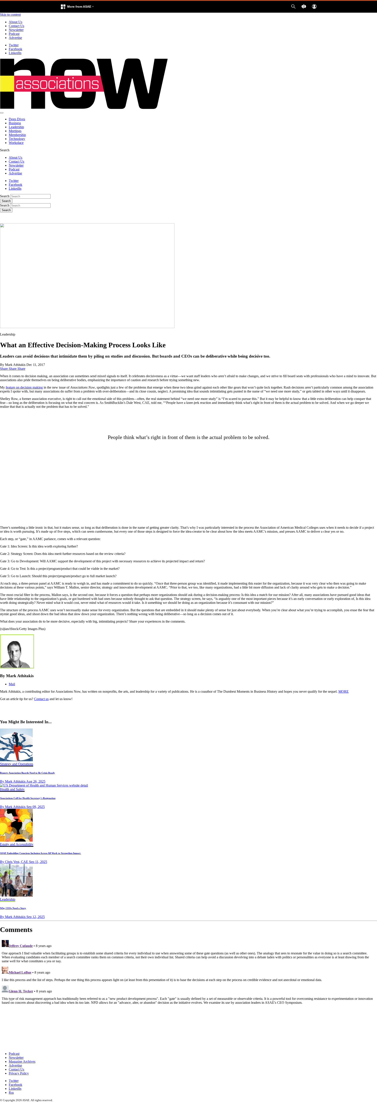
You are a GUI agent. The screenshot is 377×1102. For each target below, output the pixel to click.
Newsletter (16, 30)
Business (15, 123)
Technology (17, 139)
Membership (17, 135)
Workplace (16, 143)
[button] (77, 7)
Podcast (14, 34)
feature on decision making (24, 387)
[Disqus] (188, 992)
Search (4, 196)
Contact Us (16, 26)
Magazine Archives (22, 1061)
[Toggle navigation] (1, 113)
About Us (15, 22)
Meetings (15, 131)
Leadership (16, 127)
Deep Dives (17, 119)
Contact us (41, 699)
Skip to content (10, 14)
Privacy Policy (19, 1073)
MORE (343, 691)
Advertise (15, 38)
